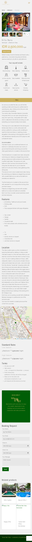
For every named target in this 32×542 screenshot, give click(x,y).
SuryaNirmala (22, 537)
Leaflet (17, 338)
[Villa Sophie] (9, 490)
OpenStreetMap (23, 338)
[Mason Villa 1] (23, 490)
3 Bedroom (9, 10)
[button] (29, 3)
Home (3, 10)
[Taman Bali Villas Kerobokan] (23, 512)
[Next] (27, 34)
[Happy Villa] (9, 512)
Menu (16, 100)
